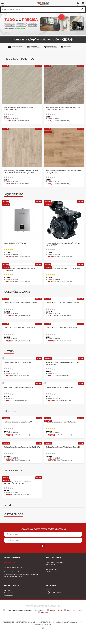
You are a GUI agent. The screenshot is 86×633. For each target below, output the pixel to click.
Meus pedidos (8, 593)
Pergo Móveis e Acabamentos (55, 562)
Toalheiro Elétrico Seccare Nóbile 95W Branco (61, 422)
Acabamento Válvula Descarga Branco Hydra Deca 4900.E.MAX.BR (62, 363)
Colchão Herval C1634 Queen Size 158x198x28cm (20, 303)
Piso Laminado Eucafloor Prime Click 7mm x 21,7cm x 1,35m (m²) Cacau (63, 172)
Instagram (56, 592)
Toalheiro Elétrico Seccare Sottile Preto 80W (18, 422)
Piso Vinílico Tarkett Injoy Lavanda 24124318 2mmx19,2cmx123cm (18, 109)
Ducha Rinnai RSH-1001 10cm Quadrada (59, 387)
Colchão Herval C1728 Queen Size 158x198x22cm (62, 303)
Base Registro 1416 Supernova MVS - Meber (18, 387)
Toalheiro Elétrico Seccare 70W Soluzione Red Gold (62, 447)
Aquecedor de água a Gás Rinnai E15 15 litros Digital (63, 268)
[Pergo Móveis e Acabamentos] (43, 2)
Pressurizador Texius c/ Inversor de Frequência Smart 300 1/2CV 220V (63, 244)
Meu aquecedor (50, 564)
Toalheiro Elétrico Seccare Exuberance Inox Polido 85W (22, 447)
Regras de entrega (51, 569)
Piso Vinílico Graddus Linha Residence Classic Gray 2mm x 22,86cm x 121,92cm (63, 109)
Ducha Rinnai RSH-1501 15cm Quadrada (17, 362)
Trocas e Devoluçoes (52, 567)
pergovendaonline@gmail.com (13, 567)
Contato (48, 571)
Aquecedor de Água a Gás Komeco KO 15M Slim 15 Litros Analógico (21, 269)
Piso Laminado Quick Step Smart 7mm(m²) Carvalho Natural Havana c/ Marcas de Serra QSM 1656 (21, 172)
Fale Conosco (8, 595)
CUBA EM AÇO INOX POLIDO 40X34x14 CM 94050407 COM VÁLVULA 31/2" (19, 482)
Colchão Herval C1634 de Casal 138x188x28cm (19, 328)
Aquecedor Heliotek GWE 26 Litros (15, 243)
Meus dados (8, 590)
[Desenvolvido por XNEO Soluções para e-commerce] (43, 627)
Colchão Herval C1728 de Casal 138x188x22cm (61, 328)
